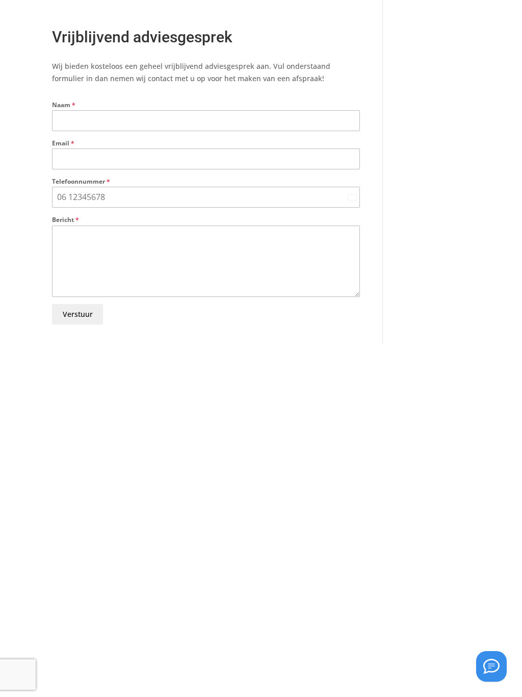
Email (63, 143)
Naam (63, 105)
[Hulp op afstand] (491, 666)
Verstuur (78, 314)
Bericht (65, 219)
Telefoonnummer (81, 181)
